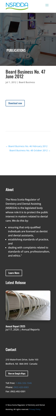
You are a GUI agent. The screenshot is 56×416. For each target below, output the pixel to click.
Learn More (13, 273)
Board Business (27, 82)
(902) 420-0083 (21, 387)
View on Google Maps (17, 373)
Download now (15, 103)
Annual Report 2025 (15, 326)
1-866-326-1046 (24, 383)
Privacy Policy (34, 409)
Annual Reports (30, 329)
